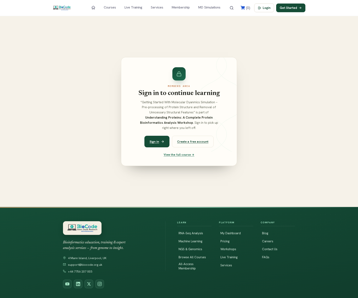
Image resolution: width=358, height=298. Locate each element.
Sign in (154, 141)
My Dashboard (230, 233)
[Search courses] (232, 8)
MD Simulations (209, 7)
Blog (265, 233)
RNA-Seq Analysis (191, 233)
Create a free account (192, 141)
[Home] (93, 7)
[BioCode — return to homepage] (108, 228)
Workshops (228, 249)
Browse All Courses (192, 257)
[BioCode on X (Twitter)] (89, 284)
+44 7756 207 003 (80, 271)
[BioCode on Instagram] (99, 284)
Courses (110, 7)
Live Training (133, 7)
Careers (267, 241)
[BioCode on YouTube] (67, 284)
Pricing (225, 241)
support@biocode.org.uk (85, 265)
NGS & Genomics (190, 249)
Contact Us (269, 249)
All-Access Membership (187, 266)
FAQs (265, 257)
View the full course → (179, 154)
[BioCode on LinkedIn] (78, 284)
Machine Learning (190, 241)
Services (157, 7)
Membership (181, 7)
